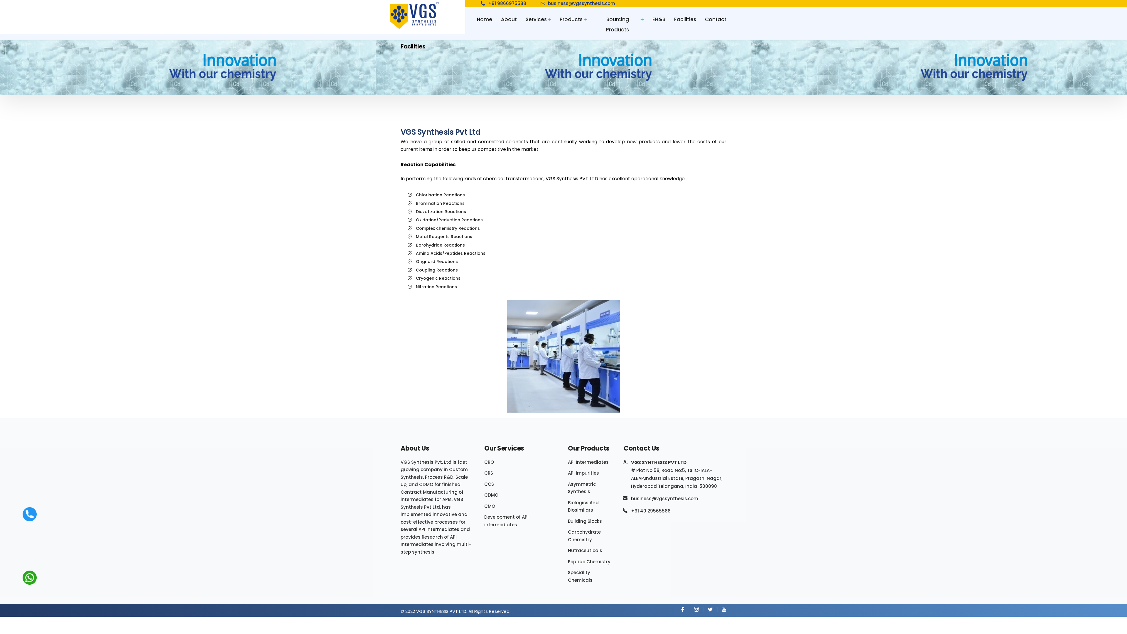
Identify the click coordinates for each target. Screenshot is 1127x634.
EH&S (658, 19)
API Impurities (583, 473)
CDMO (491, 495)
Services (536, 19)
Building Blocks (585, 521)
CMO (489, 506)
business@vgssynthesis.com (581, 3)
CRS (488, 473)
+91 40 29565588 (651, 511)
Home (484, 19)
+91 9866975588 (507, 3)
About (509, 19)
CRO (489, 462)
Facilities (685, 19)
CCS (489, 484)
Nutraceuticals (585, 550)
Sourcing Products (617, 24)
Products (571, 19)
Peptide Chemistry (589, 562)
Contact (715, 19)
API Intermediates (588, 462)
